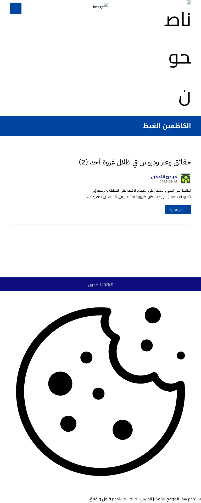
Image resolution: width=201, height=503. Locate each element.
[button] (15, 8)
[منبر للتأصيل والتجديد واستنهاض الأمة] (175, 56)
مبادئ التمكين (164, 176)
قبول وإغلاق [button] (100, 499)
